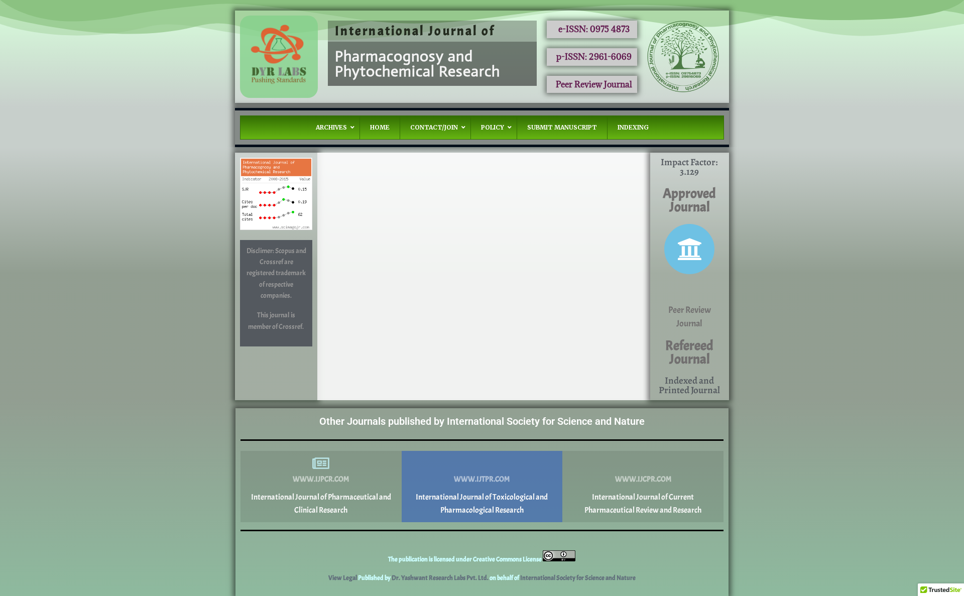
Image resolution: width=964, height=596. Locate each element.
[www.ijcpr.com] (643, 463)
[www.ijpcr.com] (320, 463)
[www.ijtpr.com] (482, 463)
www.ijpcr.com (321, 479)
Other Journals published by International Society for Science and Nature (482, 421)
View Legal (343, 578)
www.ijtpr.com (482, 479)
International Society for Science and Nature (578, 578)
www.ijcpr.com (643, 479)
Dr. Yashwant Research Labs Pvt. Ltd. (441, 578)
